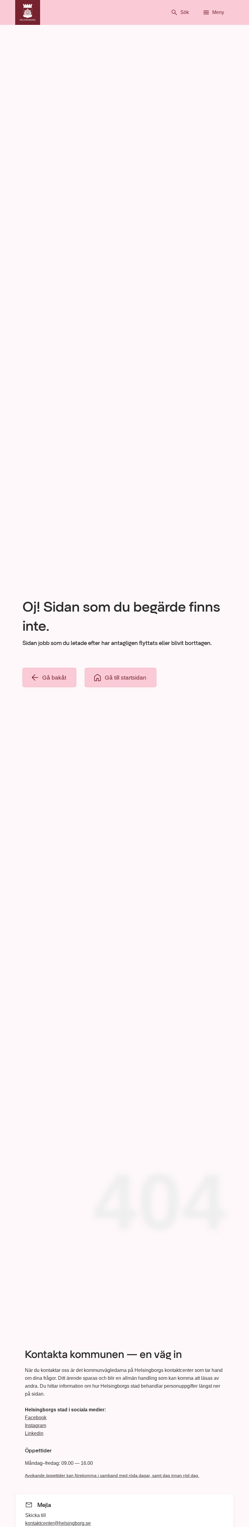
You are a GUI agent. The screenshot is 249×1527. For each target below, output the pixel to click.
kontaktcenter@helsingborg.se (58, 1522)
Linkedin (34, 1433)
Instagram (35, 1425)
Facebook (35, 1417)
